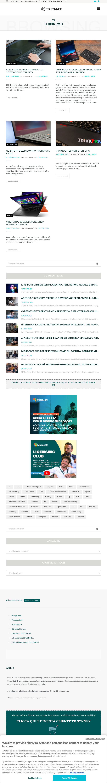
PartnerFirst (17, 620)
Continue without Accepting (95, 739)
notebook (47, 507)
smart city (61, 512)
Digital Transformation (57, 492)
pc (73, 507)
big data (50, 487)
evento (11, 497)
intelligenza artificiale (17, 502)
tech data (67, 517)
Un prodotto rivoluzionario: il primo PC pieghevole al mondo (78, 70)
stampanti (42, 517)
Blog (59, 144)
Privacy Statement (14, 600)
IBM (78, 497)
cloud (71, 487)
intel (87, 497)
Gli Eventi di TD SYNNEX (23, 637)
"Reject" (72, 770)
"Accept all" (19, 761)
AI (9, 487)
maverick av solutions (17, 507)
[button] (98, 8)
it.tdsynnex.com (13, 698)
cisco (61, 487)
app (18, 487)
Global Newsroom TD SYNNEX (25, 642)
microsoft (34, 507)
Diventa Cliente (19, 629)
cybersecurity (14, 492)
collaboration (84, 487)
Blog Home (16, 615)
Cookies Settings (32, 600)
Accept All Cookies (69, 778)
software (29, 517)
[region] (53, 759)
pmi (81, 507)
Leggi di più (13, 97)
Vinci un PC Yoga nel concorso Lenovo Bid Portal (25, 223)
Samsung (12, 512)
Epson (87, 492)
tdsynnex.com (40, 698)
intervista (34, 502)
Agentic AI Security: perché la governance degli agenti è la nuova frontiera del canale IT (45, 1)
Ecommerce (17, 624)
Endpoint (11, 63)
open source (61, 507)
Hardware (12, 144)
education (75, 492)
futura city (35, 497)
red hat (92, 507)
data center (29, 492)
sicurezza (47, 512)
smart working (14, 517)
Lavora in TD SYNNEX (21, 633)
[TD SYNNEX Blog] (51, 9)
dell (41, 492)
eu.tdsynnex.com (27, 698)
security (24, 512)
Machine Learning (70, 502)
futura (22, 497)
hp (69, 497)
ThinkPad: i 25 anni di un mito (73, 151)
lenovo (55, 502)
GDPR (59, 497)
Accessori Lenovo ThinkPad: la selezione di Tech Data (24, 70)
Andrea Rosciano (75, 76)
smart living (76, 512)
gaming (48, 497)
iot (45, 502)
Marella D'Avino (28, 76)
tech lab (80, 517)
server (36, 512)
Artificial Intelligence (33, 487)
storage (55, 517)
